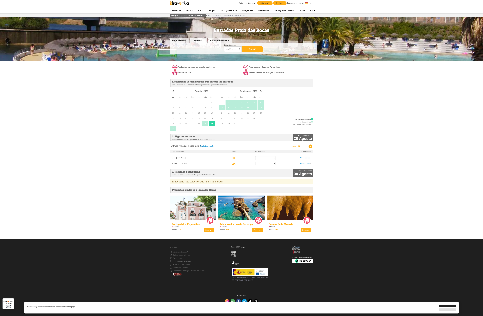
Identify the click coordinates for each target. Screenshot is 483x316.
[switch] (8, 306)
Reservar (209, 230)
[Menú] (12, 299)
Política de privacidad (181, 264)
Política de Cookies (180, 268)
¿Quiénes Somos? (180, 252)
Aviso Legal (177, 258)
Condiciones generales (182, 261)
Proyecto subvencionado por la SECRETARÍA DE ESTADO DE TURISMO (250, 279)
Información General (219, 40)
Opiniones (242, 3)
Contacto (251, 3)
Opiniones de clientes (181, 255)
